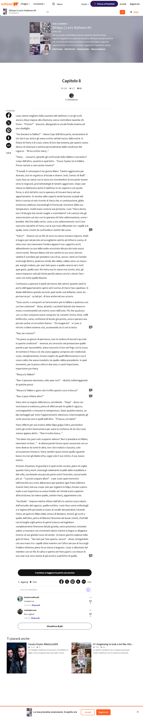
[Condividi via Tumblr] (8, 138)
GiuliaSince (72, 99)
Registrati (103, 712)
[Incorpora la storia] (8, 145)
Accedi (88, 712)
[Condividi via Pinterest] (8, 130)
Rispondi (36, 605)
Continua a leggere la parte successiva (54, 572)
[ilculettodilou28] (20, 599)
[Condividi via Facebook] (8, 115)
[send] (88, 590)
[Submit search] (53, 4)
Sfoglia (24, 3)
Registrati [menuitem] (135, 4)
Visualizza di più (55, 626)
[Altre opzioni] (90, 597)
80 (80, 88)
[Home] (10, 4)
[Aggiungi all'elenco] (122, 12)
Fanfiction (56, 32)
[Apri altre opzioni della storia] (8, 153)
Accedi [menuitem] (123, 4)
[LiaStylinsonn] (20, 611)
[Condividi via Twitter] (8, 123)
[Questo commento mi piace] (90, 601)
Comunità (38, 3)
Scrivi (84, 4)
